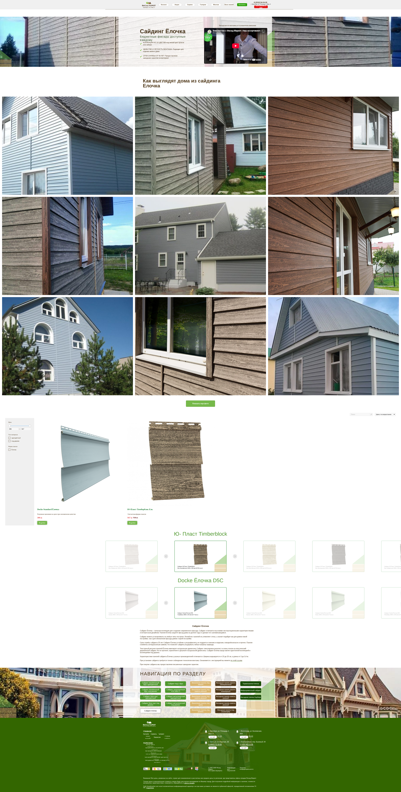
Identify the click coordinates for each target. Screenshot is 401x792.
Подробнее (150, 788)
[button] (261, 7)
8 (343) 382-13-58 (246, 744)
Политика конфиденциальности (246, 768)
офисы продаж (189, 783)
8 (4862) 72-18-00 (215, 744)
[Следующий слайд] (235, 556)
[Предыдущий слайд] (166, 556)
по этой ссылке (236, 660)
